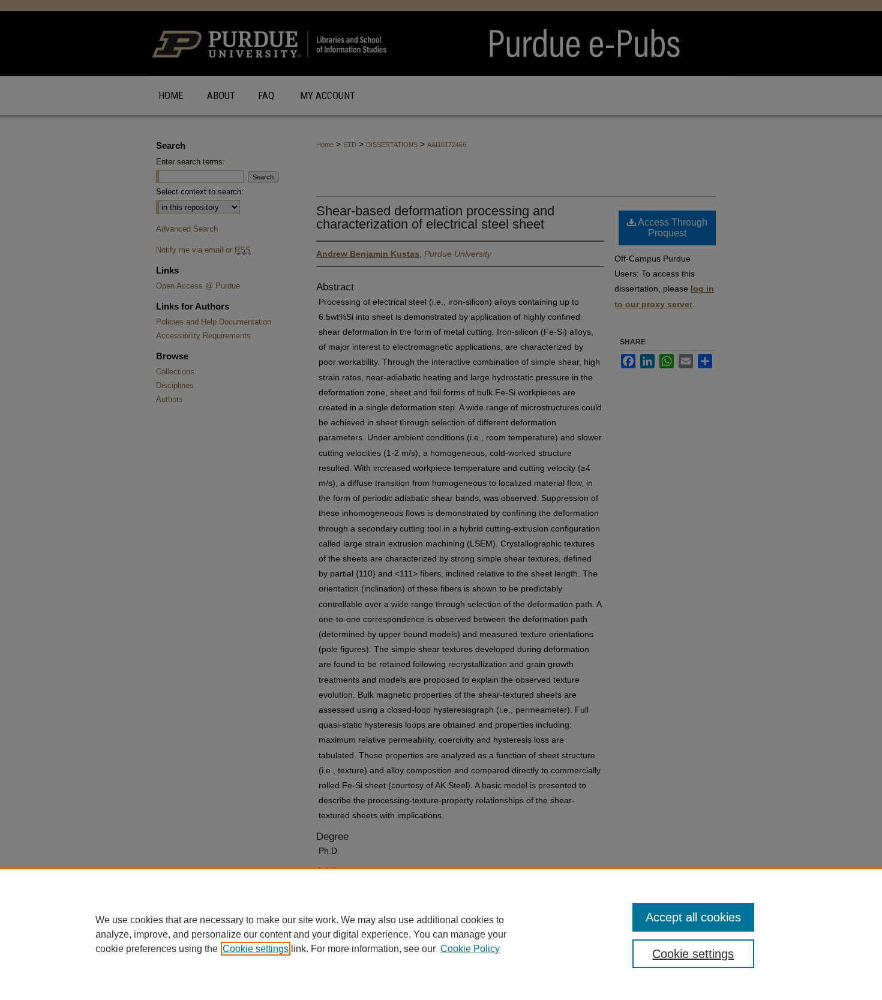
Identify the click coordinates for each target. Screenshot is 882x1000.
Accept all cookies (693, 917)
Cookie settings (256, 949)
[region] (441, 934)
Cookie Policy (470, 949)
